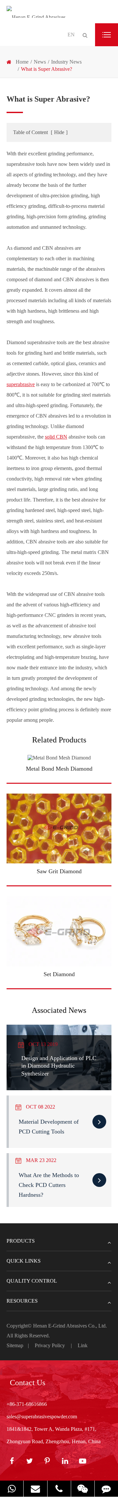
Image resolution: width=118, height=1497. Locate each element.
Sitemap (15, 1345)
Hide (59, 132)
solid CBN (56, 437)
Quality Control (32, 1281)
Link (83, 1345)
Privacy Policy (50, 1345)
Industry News (66, 62)
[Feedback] (106, 1489)
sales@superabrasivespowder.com (42, 1416)
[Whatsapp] (11, 1489)
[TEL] (59, 1489)
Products (21, 1241)
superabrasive (21, 384)
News (40, 62)
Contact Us (27, 1382)
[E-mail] (35, 1489)
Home (22, 62)
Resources (22, 1301)
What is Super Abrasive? (46, 69)
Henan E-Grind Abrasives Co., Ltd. (70, 1326)
